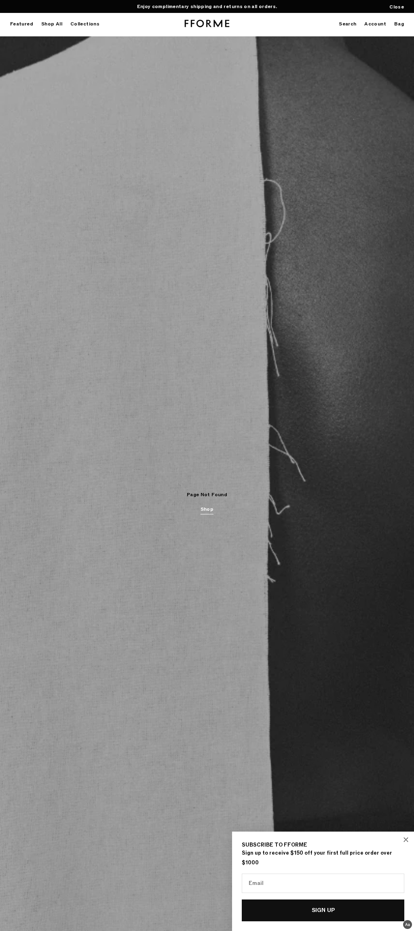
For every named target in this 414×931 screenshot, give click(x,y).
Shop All (51, 24)
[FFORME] (207, 23)
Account (375, 24)
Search (347, 24)
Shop (207, 509)
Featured (21, 24)
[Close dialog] (406, 840)
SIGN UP (323, 910)
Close (396, 7)
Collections (84, 24)
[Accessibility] (407, 924)
